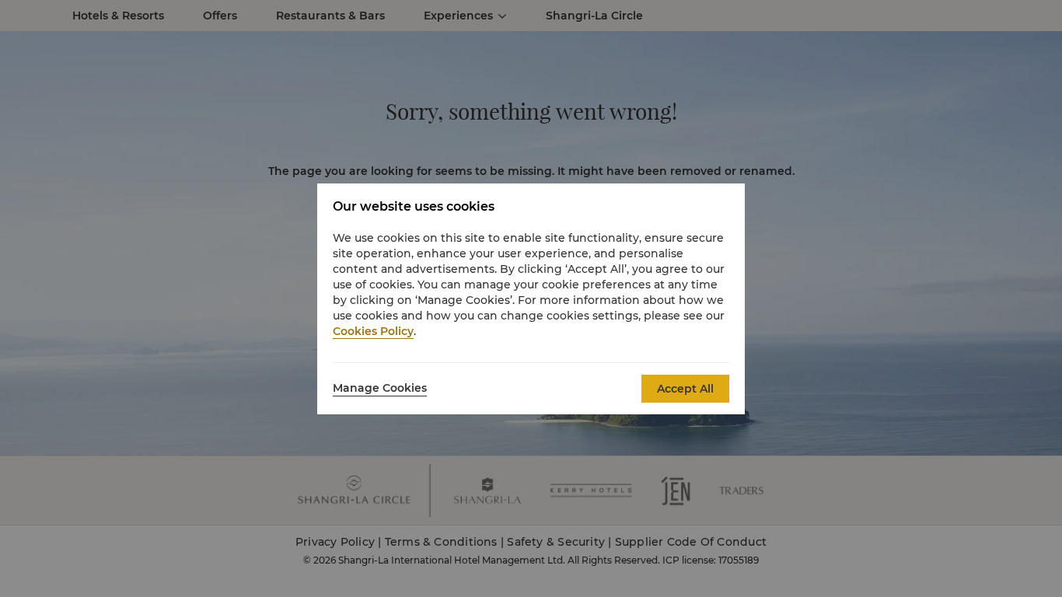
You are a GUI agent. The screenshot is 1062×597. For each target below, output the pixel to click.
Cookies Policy (373, 331)
